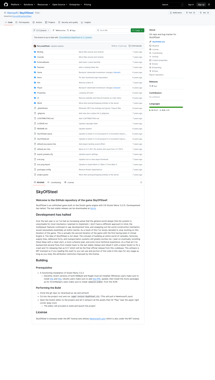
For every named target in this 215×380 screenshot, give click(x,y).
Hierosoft (12, 12)
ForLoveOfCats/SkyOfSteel (21, 16)
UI (38, 98)
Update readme (57, 46)
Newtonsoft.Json (98, 318)
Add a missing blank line (89, 67)
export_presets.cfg (45, 154)
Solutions (28, 4)
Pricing (87, 4)
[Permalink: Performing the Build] (34, 288)
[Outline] (141, 182)
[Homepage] (6, 4)
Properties (41, 93)
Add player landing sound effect (92, 144)
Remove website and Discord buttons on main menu (100, 98)
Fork (192, 13)
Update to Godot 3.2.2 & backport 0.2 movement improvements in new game (110, 134)
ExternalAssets (43, 62)
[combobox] (114, 30)
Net (38, 82)
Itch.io (93, 208)
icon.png (40, 159)
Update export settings (88, 154)
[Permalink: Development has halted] (34, 214)
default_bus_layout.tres (46, 144)
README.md (42, 129)
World (39, 103)
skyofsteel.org (158, 42)
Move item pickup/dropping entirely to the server (99, 103)
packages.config (44, 169)
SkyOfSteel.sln (43, 139)
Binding (40, 52)
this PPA (97, 279)
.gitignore (41, 113)
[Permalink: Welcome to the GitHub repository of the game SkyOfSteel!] (34, 200)
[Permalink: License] (34, 312)
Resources (43, 4)
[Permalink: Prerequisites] (34, 267)
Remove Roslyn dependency (90, 169)
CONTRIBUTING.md (45, 118)
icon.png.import (43, 164)
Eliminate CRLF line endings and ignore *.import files (100, 108)
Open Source (58, 4)
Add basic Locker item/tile (89, 62)
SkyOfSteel (26, 12)
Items (39, 77)
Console (40, 57)
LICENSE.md (42, 123)
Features (40, 67)
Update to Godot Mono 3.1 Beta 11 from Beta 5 (98, 164)
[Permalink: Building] (34, 260)
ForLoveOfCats (43, 46)
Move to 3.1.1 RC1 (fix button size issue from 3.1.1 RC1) (101, 149)
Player (39, 88)
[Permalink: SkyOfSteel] (34, 192)
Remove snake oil (86, 82)
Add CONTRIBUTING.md (89, 118)
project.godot (42, 175)
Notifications (177, 13)
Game (39, 72)
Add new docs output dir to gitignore (94, 113)
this (51, 279)
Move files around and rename (91, 52)
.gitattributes (42, 108)
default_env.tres (43, 149)
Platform (15, 4)
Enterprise (75, 4)
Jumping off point (86, 93)
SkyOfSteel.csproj (44, 134)
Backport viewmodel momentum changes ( (96, 72)
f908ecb (114, 46)
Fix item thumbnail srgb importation (93, 77)
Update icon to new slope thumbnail (93, 159)
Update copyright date (88, 123)
